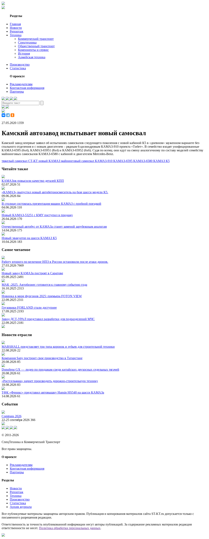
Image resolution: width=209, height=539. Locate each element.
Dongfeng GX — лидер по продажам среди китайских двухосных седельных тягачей (60, 369)
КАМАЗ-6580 (143, 161)
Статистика (18, 68)
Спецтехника (27, 42)
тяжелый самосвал (15, 161)
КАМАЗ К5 (161, 161)
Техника (15, 35)
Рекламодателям (21, 84)
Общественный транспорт (36, 46)
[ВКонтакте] (3, 115)
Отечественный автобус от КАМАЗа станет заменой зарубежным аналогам (54, 226)
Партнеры (17, 91)
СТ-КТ (33, 161)
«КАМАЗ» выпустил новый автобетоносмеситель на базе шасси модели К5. (55, 192)
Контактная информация (27, 88)
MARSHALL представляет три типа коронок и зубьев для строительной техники (58, 346)
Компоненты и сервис (33, 50)
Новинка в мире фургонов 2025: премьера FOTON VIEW (42, 296)
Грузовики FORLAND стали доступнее (29, 307)
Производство (20, 64)
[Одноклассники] (12, 115)
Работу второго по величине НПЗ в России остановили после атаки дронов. (55, 261)
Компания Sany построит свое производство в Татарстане (42, 358)
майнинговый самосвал (78, 161)
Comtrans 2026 (11, 416)
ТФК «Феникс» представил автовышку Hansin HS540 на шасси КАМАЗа (53, 392)
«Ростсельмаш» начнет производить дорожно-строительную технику (50, 381)
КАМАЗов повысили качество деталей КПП (33, 180)
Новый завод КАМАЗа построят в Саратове (32, 273)
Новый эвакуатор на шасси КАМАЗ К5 (29, 238)
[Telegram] (8, 115)
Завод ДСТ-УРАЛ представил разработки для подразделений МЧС (48, 319)
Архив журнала (21, 507)
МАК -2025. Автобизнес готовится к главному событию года (44, 284)
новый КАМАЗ (50, 161)
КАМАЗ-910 (104, 161)
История (24, 53)
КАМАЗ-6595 (123, 161)
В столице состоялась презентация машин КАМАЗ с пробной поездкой (51, 203)
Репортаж (16, 31)
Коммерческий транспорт (36, 39)
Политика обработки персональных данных (69, 528)
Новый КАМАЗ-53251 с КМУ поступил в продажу (37, 215)
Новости (16, 27)
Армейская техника (31, 57)
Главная (15, 24)
